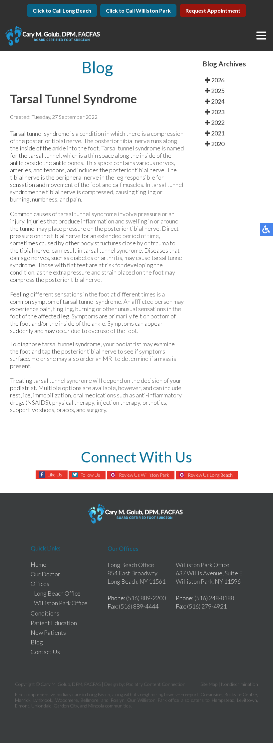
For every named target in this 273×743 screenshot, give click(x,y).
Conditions (45, 613)
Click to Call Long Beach (62, 10)
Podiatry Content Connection (155, 684)
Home (38, 564)
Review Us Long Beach (210, 475)
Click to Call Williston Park (138, 10)
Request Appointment (212, 10)
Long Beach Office (57, 593)
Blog (37, 642)
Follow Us (90, 475)
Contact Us (45, 651)
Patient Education (54, 622)
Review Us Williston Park (144, 475)
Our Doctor (45, 574)
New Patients (48, 632)
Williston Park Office (61, 603)
